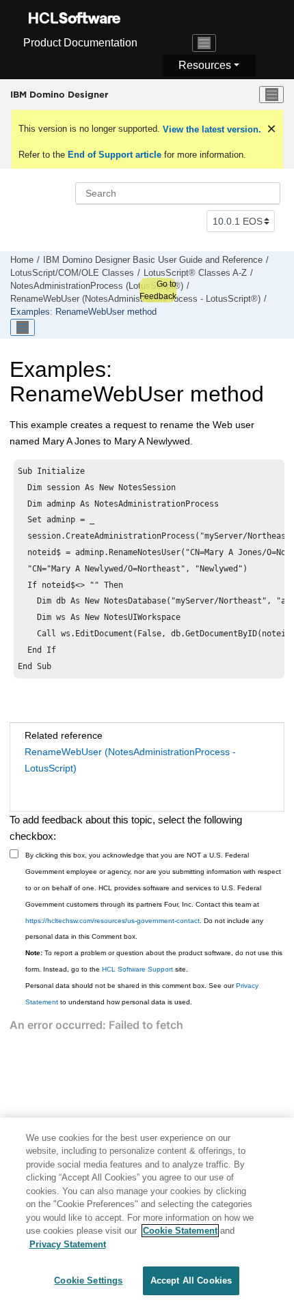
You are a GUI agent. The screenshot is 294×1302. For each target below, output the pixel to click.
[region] (147, 1210)
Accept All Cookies (191, 1280)
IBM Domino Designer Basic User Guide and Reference (153, 260)
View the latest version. (210, 129)
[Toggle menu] (271, 95)
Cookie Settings (88, 1280)
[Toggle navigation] (204, 43)
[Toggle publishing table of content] (22, 328)
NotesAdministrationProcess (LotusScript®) (96, 286)
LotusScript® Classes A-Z (195, 273)
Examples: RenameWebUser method (83, 312)
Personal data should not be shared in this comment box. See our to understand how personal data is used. (141, 994)
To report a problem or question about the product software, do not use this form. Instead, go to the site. (153, 961)
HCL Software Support (137, 969)
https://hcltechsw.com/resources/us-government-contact (112, 920)
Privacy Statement (67, 1244)
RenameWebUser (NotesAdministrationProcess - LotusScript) (130, 760)
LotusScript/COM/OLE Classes (72, 273)
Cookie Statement (180, 1231)
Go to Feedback (157, 290)
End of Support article (114, 155)
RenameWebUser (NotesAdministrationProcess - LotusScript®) (135, 299)
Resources (204, 65)
